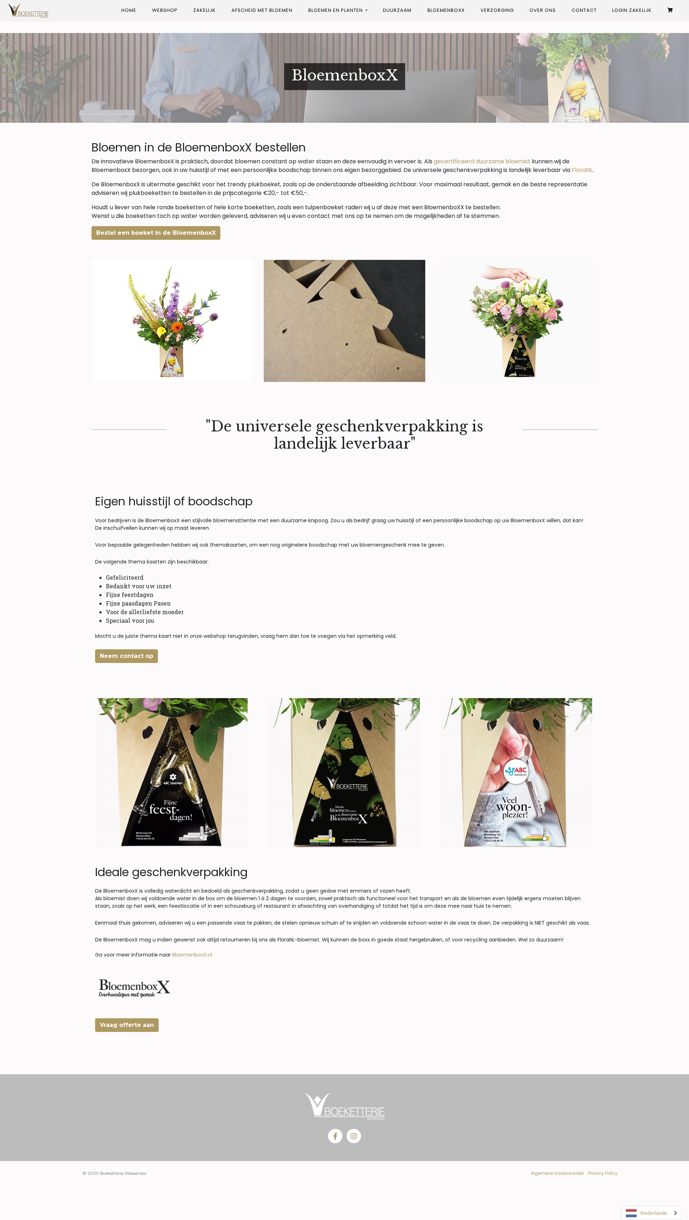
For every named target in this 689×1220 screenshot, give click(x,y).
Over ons (542, 10)
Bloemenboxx (446, 10)
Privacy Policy (603, 1173)
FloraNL (582, 170)
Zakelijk (204, 10)
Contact (584, 10)
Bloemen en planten (336, 10)
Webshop (165, 10)
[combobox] (652, 1213)
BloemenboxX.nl (192, 954)
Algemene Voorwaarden (557, 1173)
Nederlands (653, 1213)
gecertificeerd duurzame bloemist (482, 161)
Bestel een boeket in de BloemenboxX (156, 232)
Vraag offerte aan (127, 1025)
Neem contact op (126, 656)
